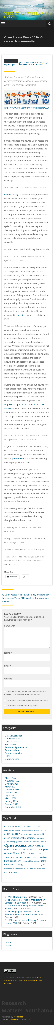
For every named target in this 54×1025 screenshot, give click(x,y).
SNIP (44, 865)
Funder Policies (12, 738)
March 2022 (10, 778)
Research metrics (13, 753)
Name (8, 652)
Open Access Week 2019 (21, 64)
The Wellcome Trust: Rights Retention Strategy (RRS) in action (25, 901)
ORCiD (15, 857)
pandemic (22, 857)
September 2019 (13, 807)
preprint (35, 857)
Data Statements (27, 830)
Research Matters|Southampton (27, 14)
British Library (26, 826)
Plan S (29, 857)
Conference (36, 826)
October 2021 (11, 783)
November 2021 (13, 780)
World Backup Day (10, 872)
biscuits (17, 826)
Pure (35, 64)
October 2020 (11, 792)
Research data (12, 750)
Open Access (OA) (12, 194)
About (9, 942)
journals (19, 842)
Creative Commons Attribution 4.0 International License (23, 980)
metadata (36, 842)
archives (11, 826)
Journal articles (36, 62)
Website (8, 678)
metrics (43, 842)
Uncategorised (12, 758)
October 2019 (11, 804)
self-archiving (37, 865)
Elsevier (37, 830)
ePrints (43, 830)
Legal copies (27, 842)
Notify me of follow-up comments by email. (27, 700)
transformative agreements (13, 869)
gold (21, 62)
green (26, 62)
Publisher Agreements (16, 747)
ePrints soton (12, 833)
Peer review (10, 744)
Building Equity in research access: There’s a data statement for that (23, 913)
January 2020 (11, 801)
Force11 (24, 834)
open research (32, 853)
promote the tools (21, 458)
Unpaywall (9, 404)
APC (5, 826)
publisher (43, 857)
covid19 (18, 830)
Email (7, 665)
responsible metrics (30, 861)
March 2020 (10, 798)
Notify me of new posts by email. (22, 705)
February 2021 (12, 789)
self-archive (28, 865)
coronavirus (9, 830)
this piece (21, 315)
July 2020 (9, 795)
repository (42, 64)
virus (31, 869)
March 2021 (10, 786)
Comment (9, 625)
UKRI (7, 756)
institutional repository (23, 837)
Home (8, 945)
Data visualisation (13, 735)
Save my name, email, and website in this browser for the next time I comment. (25, 693)
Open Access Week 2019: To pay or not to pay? (27, 594)
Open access (11, 61)
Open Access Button (25, 404)
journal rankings (9, 842)
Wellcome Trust (39, 869)
